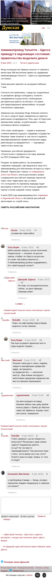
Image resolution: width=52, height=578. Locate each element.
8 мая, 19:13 (43, 279)
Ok (37, 575)
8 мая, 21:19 (37, 395)
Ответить (15, 240)
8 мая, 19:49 (28, 320)
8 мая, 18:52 (25, 230)
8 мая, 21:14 (30, 360)
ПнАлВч (16, 320)
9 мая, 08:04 (27, 436)
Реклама (26, 45)
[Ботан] (4, 228)
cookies (29, 575)
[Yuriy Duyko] (3, 247)
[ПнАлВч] (5, 320)
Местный (17, 360)
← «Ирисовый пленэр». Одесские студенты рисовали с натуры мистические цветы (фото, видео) (23, 537)
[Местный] (5, 360)
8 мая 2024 (6, 63)
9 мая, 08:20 (37, 474)
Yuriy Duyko (13, 247)
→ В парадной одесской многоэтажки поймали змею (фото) (26, 548)
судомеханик (22, 395)
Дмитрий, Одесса (26, 279)
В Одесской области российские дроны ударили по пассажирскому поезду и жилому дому (14, 21)
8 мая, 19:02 (27, 247)
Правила (41, 516)
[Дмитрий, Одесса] (9, 280)
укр (43, 28)
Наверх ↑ (7, 519)
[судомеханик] (7, 395)
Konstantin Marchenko (18, 474)
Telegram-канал (18, 571)
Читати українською (29, 63)
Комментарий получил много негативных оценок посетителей (27, 311)
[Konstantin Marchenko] (3, 474)
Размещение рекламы (26, 568)
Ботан (14, 230)
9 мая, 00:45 (30, 340)
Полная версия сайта (8, 568)
